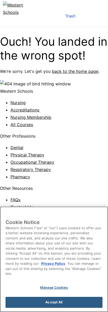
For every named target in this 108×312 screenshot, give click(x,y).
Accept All (53, 302)
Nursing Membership (30, 117)
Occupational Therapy (32, 162)
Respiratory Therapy (30, 169)
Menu (54, 17)
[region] (54, 259)
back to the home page (75, 71)
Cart (85, 17)
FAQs (15, 199)
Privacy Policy (53, 263)
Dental (16, 147)
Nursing (18, 102)
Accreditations (24, 110)
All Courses (21, 124)
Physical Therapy (27, 154)
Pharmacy (20, 176)
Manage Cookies (54, 287)
